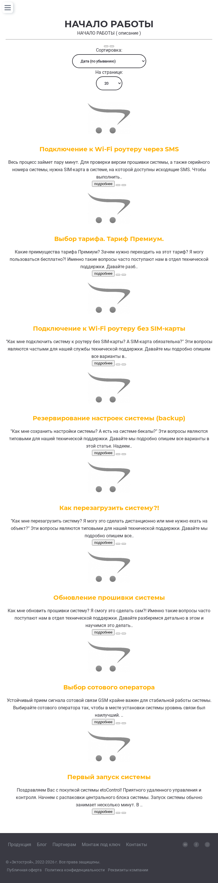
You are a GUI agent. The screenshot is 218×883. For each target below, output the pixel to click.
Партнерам (64, 844)
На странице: (109, 72)
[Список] (106, 46)
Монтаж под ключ (101, 844)
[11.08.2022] (118, 633)
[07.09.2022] (118, 544)
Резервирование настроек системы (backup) (109, 418)
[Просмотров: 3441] (123, 454)
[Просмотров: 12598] (123, 813)
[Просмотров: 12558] (123, 275)
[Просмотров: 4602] (123, 185)
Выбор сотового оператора (109, 687)
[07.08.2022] (118, 723)
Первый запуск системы (109, 777)
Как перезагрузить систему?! (109, 508)
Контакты (136, 844)
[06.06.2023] (118, 275)
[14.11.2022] (118, 364)
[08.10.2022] (118, 454)
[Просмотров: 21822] (123, 633)
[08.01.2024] (118, 185)
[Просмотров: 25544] (123, 364)
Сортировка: (109, 50)
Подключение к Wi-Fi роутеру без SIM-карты (109, 328)
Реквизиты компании (128, 870)
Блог (42, 844)
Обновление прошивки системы (109, 597)
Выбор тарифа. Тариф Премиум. (109, 239)
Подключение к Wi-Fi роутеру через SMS (109, 149)
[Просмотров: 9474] (123, 723)
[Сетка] (112, 46)
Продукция (19, 844)
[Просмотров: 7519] (123, 544)
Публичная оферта (24, 870)
